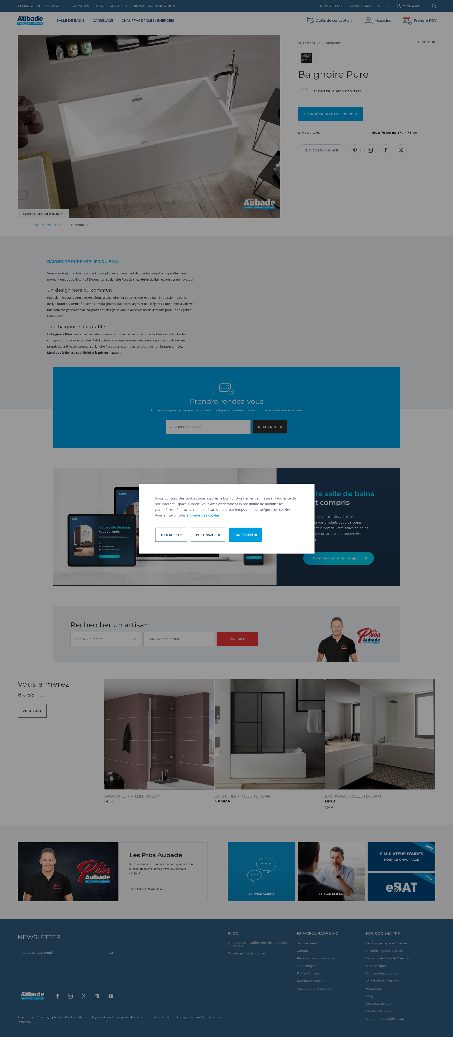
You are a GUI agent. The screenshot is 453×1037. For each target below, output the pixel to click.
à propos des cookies (203, 515)
